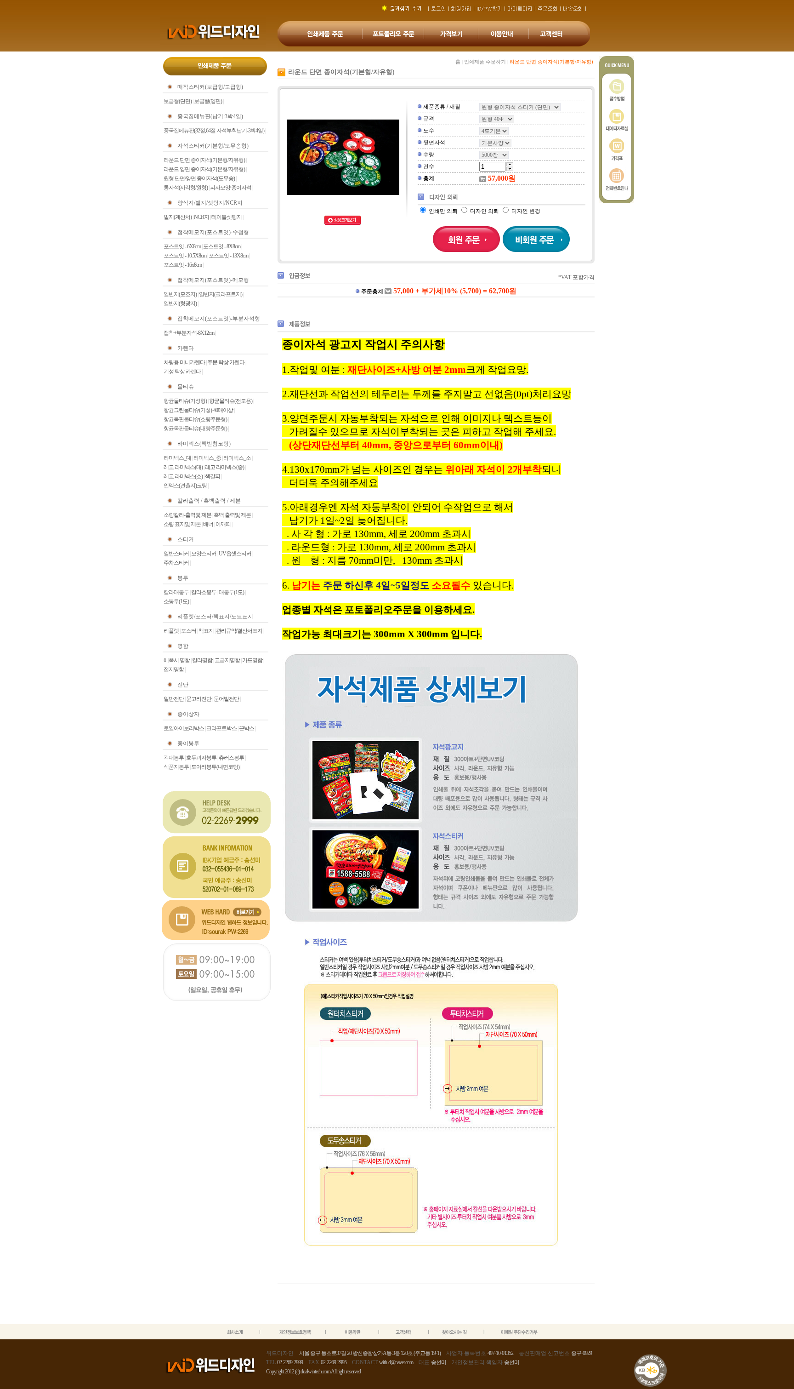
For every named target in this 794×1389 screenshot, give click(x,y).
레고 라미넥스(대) (183, 467)
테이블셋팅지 (226, 217)
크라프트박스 (221, 728)
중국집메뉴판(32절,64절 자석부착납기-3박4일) (214, 130)
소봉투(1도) (176, 601)
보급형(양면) (208, 101)
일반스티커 (176, 553)
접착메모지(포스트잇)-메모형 (213, 280)
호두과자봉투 (201, 758)
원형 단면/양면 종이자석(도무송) (199, 178)
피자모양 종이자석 (230, 187)
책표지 (206, 631)
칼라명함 (202, 660)
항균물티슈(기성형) (185, 401)
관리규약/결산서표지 (239, 631)
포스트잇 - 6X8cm (182, 246)
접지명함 (174, 669)
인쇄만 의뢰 (443, 211)
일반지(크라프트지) (220, 294)
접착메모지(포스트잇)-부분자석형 (218, 318)
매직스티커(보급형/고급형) (210, 87)
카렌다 (185, 348)
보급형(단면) (178, 101)
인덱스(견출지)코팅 (185, 485)
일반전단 (174, 699)
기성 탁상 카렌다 (182, 371)
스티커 (185, 539)
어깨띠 (223, 524)
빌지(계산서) (178, 217)
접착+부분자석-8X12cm (189, 333)
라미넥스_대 (177, 458)
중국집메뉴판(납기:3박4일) (210, 116)
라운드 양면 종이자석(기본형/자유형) (204, 169)
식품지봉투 (176, 767)
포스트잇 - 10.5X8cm (185, 255)
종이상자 (188, 714)
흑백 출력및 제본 (232, 515)
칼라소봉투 (203, 592)
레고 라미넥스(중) (224, 467)
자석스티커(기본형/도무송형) (213, 146)
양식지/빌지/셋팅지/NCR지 (210, 203)
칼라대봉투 (176, 592)
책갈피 (212, 476)
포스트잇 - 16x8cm (183, 265)
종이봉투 (188, 743)
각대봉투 (174, 758)
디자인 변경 (525, 211)
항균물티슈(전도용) (230, 401)
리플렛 (171, 631)
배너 (208, 524)
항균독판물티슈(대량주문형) (195, 428)
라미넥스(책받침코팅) (204, 443)
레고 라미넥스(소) (183, 476)
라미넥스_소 (237, 458)
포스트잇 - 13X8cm (228, 255)
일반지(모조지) (180, 294)
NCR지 (201, 217)
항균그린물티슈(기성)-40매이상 (198, 410)
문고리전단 (198, 699)
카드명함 (252, 660)
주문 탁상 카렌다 (225, 362)
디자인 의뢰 (484, 211)
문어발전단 (226, 699)
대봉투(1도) (231, 592)
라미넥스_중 (207, 458)
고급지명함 (227, 660)
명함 (182, 646)
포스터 (188, 631)
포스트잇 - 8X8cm (221, 246)
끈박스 (246, 728)
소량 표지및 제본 (182, 524)
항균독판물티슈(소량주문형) (195, 419)
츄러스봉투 (231, 758)
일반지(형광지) (180, 303)
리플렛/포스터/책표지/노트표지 (215, 616)
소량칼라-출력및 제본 (187, 515)
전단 (182, 684)
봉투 (182, 578)
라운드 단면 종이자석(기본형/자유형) (204, 160)
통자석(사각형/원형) (186, 187)
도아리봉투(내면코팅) (215, 767)
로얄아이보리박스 (184, 728)
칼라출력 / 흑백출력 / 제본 (209, 500)
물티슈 (185, 386)
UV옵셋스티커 (235, 553)
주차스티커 (176, 563)
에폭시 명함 (177, 660)
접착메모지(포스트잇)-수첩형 (213, 232)
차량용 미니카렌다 (184, 362)
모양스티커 (203, 553)
